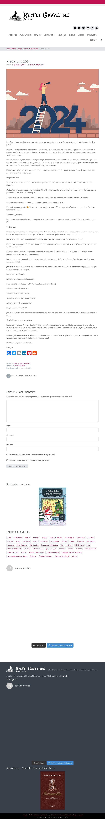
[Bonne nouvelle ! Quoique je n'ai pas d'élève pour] (64, 580)
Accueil (24, 815)
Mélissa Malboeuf (14, 549)
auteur (27, 537)
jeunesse (10, 545)
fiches (64, 541)
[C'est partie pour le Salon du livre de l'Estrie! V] (41, 608)
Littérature (79, 545)
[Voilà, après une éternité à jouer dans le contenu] (88, 621)
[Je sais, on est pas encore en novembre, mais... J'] (41, 594)
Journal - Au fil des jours (22, 363)
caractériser (69, 537)
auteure (36, 537)
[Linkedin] (79, 28)
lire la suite (64, 676)
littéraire (69, 545)
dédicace (26, 541)
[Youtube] (83, 28)
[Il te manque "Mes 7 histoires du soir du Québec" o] (88, 635)
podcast (62, 549)
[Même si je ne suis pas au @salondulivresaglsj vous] (64, 621)
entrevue (44, 541)
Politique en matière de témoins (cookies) (62, 815)
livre (88, 545)
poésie (70, 549)
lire (62, 545)
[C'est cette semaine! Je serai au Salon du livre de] (17, 594)
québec (79, 549)
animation (18, 537)
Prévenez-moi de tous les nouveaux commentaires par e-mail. (31, 455)
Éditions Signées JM (62, 556)
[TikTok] (92, 28)
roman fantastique (36, 552)
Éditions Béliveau (45, 556)
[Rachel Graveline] (38, 16)
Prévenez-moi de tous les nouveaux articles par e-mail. (29, 460)
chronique (81, 537)
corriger (10, 541)
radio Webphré (90, 549)
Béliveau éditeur (56, 537)
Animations (49, 35)
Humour (80, 541)
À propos (13, 35)
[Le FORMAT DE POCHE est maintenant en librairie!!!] (88, 608)
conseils (91, 537)
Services (37, 35)
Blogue (72, 35)
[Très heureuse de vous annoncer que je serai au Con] (17, 635)
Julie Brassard (22, 545)
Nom (9, 425)
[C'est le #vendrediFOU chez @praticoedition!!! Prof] (17, 580)
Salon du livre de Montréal (72, 552)
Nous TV (27, 549)
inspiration (91, 541)
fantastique (54, 541)
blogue (44, 537)
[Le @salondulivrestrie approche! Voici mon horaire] (64, 608)
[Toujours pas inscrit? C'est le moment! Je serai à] (17, 621)
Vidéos (81, 35)
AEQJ (9, 537)
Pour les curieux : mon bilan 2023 (23, 375)
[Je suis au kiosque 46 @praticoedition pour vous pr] (17, 608)
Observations (38, 549)
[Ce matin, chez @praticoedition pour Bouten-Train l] (88, 594)
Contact (93, 40)
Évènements (92, 35)
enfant (35, 541)
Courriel (10, 435)
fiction (72, 541)
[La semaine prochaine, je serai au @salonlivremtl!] (41, 580)
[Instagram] (88, 28)
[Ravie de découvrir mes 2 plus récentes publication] (64, 635)
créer (18, 541)
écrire (74, 556)
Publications (25, 35)
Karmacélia (34, 545)
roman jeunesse (52, 552)
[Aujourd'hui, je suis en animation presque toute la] (88, 580)
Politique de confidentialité (38, 815)
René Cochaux (12, 552)
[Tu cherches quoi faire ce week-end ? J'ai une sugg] (41, 635)
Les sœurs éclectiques (49, 545)
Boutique (61, 35)
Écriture (33, 556)
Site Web (9, 444)
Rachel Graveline (36, 65)
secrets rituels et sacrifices (17, 556)
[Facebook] (74, 28)
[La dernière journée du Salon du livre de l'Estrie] (64, 594)
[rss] (96, 28)
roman (23, 552)
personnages (51, 549)
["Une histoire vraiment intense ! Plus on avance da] (41, 621)
